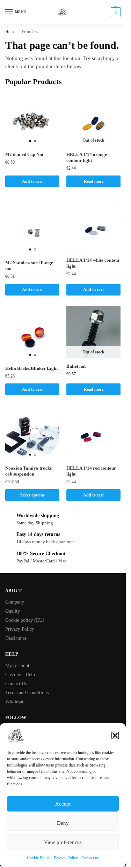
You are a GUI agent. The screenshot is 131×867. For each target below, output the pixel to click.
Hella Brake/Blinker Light (31, 368)
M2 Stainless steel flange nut (29, 265)
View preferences (63, 842)
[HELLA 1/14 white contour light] (93, 225)
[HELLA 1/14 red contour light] (93, 433)
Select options (32, 495)
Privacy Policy (66, 857)
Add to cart (32, 181)
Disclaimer (16, 638)
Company (14, 602)
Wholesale (15, 701)
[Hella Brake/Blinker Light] (32, 333)
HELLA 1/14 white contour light (93, 263)
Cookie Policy (38, 857)
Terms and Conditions (27, 692)
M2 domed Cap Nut (24, 154)
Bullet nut (76, 366)
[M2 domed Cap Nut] (32, 119)
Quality (12, 611)
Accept (63, 804)
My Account (17, 665)
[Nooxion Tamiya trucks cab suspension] (32, 433)
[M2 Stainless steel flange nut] (32, 226)
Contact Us (16, 683)
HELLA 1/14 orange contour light (86, 157)
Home (10, 31)
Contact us (90, 857)
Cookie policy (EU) (24, 620)
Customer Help (20, 674)
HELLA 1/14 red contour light (91, 471)
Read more (93, 181)
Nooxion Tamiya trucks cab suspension (28, 471)
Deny (63, 823)
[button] (115, 735)
